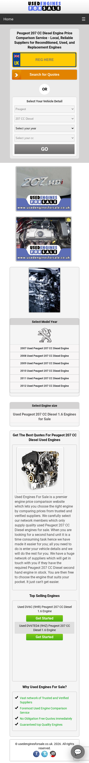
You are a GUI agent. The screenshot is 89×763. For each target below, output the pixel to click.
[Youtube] (52, 756)
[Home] (44, 10)
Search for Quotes (44, 74)
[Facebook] (36, 756)
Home (8, 19)
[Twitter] (44, 756)
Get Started (44, 618)
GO (44, 149)
